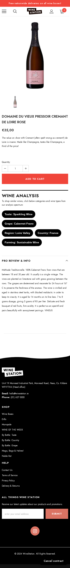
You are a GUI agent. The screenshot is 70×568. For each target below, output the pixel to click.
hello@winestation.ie (19, 393)
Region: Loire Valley (17, 232)
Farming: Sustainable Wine (22, 242)
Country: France (48, 232)
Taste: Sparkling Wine (18, 214)
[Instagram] (34, 531)
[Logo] (34, 11)
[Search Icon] (15, 11)
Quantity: (6, 162)
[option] (35, 55)
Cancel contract (53, 561)
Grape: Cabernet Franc (19, 223)
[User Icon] (52, 12)
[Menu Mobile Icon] (4, 11)
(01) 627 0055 (17, 397)
